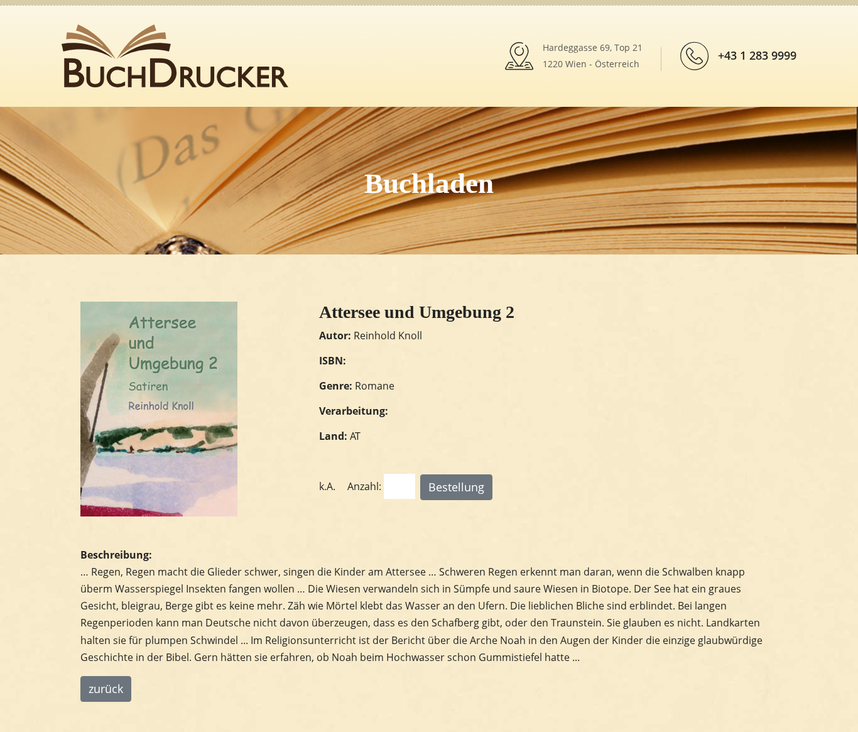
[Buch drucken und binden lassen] (175, 55)
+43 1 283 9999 (757, 55)
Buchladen (429, 183)
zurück (106, 688)
